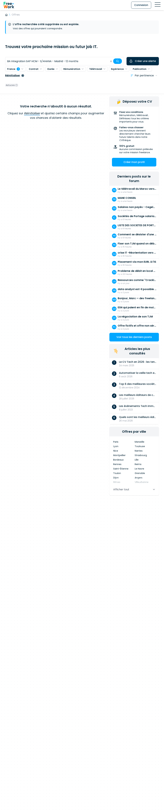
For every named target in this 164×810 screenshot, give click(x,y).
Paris (115, 441)
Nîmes (116, 482)
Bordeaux (118, 459)
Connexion (141, 5)
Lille (137, 459)
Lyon (115, 446)
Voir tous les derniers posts (134, 337)
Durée (50, 69)
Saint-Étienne (120, 468)
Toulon (117, 473)
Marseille (139, 441)
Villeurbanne (141, 482)
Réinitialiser (12, 75)
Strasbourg (141, 455)
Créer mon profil (134, 162)
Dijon (116, 477)
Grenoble (140, 473)
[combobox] (64, 61)
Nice (115, 450)
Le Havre (139, 468)
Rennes (117, 464)
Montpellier (119, 455)
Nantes (139, 450)
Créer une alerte (145, 61)
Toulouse (140, 446)
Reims (138, 464)
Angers (138, 477)
